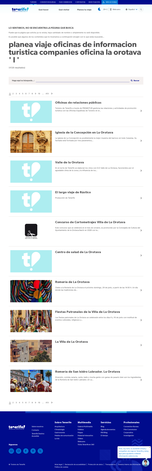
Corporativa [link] (80, 2)
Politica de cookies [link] (61, 467)
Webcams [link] (116, 9)
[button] (135, 80)
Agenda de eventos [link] (108, 429)
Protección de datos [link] (95, 464)
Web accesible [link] (111, 2)
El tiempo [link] (104, 435)
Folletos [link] (81, 429)
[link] (51, 93)
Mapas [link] (80, 432)
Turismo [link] (33, 2)
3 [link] (16, 93)
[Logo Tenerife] (20, 10)
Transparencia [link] (110, 464)
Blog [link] (102, 426)
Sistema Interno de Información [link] (129, 464)
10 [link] (39, 93)
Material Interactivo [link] (85, 435)
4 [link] (19, 93)
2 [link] (13, 93)
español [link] (132, 9)
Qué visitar (64, 10)
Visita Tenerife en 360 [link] (86, 444)
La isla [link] (57, 438)
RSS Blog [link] (104, 432)
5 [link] (22, 93)
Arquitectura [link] (60, 426)
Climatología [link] (59, 429)
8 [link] (32, 93)
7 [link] (29, 93)
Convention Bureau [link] (48, 2)
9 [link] (35, 93)
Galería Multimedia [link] (85, 426)
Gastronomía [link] (60, 432)
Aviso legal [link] (58, 464)
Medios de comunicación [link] (64, 435)
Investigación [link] (94, 2)
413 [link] (47, 93)
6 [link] (25, 93)
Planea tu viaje (84, 10)
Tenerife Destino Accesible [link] (38, 434)
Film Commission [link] (65, 2)
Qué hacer (44, 10)
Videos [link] (80, 438)
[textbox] (83, 80)
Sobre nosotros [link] (37, 426)
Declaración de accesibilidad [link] (75, 464)
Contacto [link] (35, 430)
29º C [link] (105, 9)
